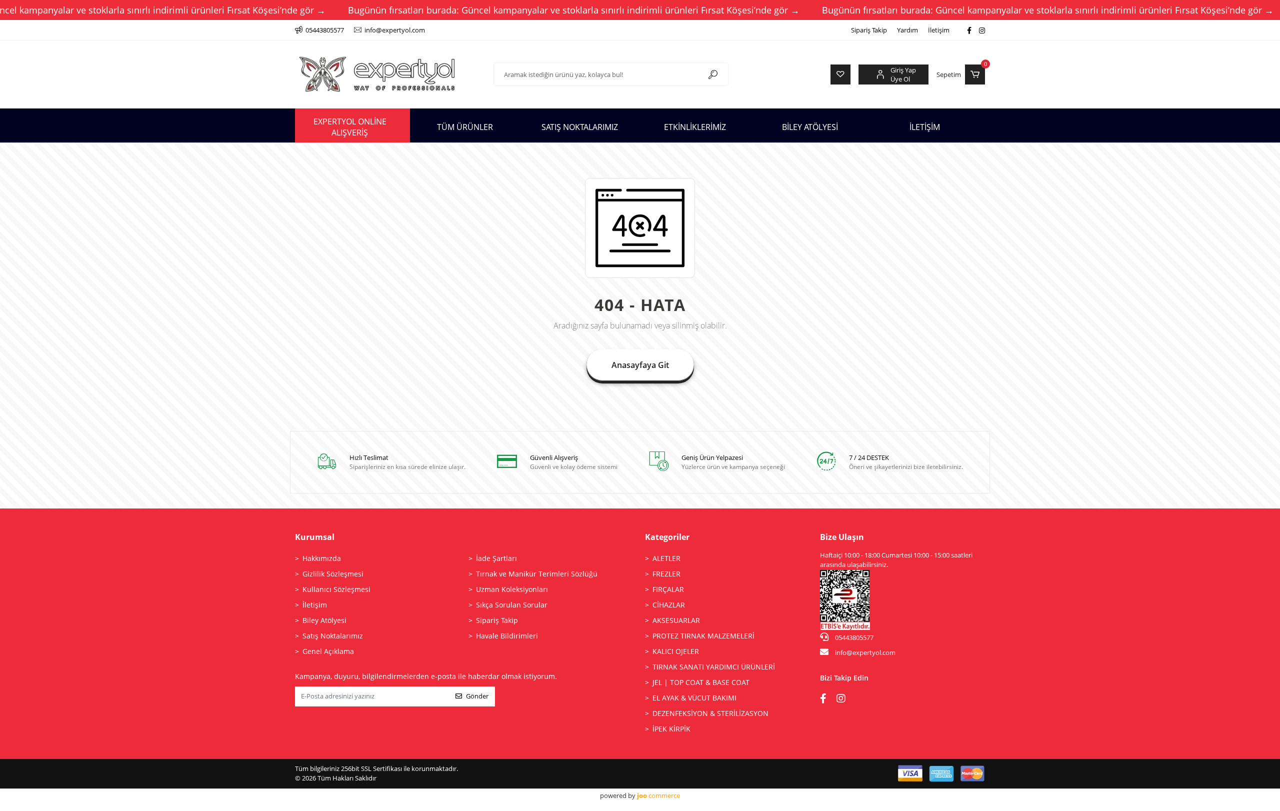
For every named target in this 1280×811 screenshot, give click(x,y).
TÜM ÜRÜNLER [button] (465, 127)
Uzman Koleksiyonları (512, 589)
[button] (960, 74)
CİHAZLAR (668, 605)
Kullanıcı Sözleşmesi (336, 589)
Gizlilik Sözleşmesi (333, 573)
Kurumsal (314, 537)
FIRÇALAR (668, 589)
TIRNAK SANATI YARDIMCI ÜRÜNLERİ (713, 667)
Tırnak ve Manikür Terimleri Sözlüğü (537, 573)
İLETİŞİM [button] (925, 127)
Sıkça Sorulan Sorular (512, 605)
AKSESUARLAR (676, 620)
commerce (658, 795)
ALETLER (666, 558)
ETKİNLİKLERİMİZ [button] (695, 127)
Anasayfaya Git (640, 365)
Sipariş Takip (869, 30)
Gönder (477, 696)
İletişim (939, 30)
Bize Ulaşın (842, 537)
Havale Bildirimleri (507, 635)
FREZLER (666, 573)
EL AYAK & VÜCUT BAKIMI (694, 697)
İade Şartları (496, 558)
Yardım (907, 30)
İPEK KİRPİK (671, 729)
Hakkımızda (321, 558)
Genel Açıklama (328, 651)
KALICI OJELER (675, 651)
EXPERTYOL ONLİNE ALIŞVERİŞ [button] (350, 127)
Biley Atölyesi (324, 620)
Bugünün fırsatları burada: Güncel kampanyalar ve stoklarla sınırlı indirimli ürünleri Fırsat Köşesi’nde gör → (574, 10)
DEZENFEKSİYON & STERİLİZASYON (710, 713)
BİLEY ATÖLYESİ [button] (810, 127)
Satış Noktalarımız (332, 635)
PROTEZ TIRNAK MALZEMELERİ (703, 635)
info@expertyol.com (865, 652)
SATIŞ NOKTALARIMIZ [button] (580, 127)
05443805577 (854, 637)
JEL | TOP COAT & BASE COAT (701, 682)
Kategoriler (667, 537)
